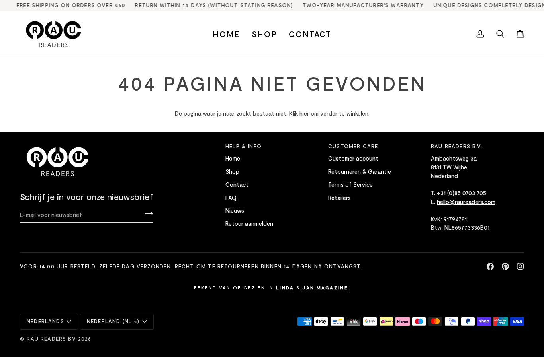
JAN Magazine (325, 287)
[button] (264, 34)
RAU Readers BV (51, 339)
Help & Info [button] (243, 146)
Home (232, 158)
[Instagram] (520, 266)
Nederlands (45, 321)
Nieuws (234, 210)
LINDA (285, 287)
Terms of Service (350, 184)
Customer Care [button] (353, 146)
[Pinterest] (505, 266)
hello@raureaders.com (466, 201)
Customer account (353, 158)
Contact (237, 184)
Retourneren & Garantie (359, 171)
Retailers (339, 197)
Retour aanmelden (249, 223)
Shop (232, 171)
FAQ (231, 197)
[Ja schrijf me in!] (146, 213)
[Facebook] (490, 266)
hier (304, 113)
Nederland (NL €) (113, 321)
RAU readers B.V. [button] (457, 146)
